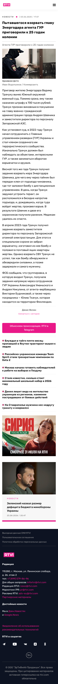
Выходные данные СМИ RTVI (16, 533)
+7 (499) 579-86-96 (18, 578)
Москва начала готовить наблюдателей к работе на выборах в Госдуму (28, 369)
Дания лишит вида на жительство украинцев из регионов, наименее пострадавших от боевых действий (25, 394)
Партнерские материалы (16, 597)
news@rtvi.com (28, 586)
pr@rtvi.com (27, 589)
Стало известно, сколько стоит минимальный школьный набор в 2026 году (26, 381)
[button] (54, 5)
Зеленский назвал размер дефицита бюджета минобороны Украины (29, 507)
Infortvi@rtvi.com (36, 582)
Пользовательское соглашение (18, 537)
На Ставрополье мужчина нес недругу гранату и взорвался (28, 406)
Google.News (11, 614)
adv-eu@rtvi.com (28, 593)
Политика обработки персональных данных (24, 542)
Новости (8, 17)
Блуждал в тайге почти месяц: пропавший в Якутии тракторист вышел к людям (29, 343)
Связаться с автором (29, 314)
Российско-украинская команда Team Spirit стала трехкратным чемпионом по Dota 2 (28, 357)
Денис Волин (29, 310)
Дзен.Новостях (16, 611)
